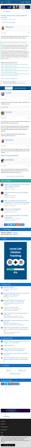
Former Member (8, 210)
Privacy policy (4, 429)
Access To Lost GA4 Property (10, 307)
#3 (29, 118)
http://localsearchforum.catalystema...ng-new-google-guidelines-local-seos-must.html (15, 74)
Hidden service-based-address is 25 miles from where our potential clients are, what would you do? (15, 329)
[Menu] (2, 2)
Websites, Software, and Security (10, 310)
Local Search (11, 187)
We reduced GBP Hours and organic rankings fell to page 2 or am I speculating (16, 293)
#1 (29, 33)
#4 (29, 146)
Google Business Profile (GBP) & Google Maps (13, 317)
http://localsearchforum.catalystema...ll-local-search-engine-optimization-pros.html (14, 65)
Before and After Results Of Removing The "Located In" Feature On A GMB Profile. (14, 301)
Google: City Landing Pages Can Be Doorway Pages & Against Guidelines (17, 185)
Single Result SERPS (8, 287)
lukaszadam (7, 195)
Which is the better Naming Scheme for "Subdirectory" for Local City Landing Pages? (17, 201)
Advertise (3, 424)
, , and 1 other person (14, 82)
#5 (29, 165)
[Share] (27, 33)
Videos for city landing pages (12, 209)
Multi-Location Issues (16, 218)
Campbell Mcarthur (8, 204)
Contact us (3, 421)
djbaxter (6, 187)
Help (2, 432)
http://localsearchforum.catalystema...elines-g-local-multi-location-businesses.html (14, 71)
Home (2, 435)
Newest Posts (7, 284)
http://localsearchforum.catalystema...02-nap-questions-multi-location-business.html (15, 68)
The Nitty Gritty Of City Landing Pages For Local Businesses (14, 42)
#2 (29, 99)
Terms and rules (4, 427)
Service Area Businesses (8, 333)
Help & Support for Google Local (21, 204)
